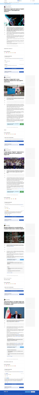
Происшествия (5, 2)
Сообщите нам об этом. (15, 275)
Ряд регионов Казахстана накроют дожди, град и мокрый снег (14, 263)
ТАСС (18, 321)
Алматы (7, 279)
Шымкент (9, 279)
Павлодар (10, 48)
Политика (5, 148)
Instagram (22, 144)
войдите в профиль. (21, 58)
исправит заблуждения (18, 336)
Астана (5, 279)
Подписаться (22, 124)
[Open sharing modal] (5, 32)
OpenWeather (12, 246)
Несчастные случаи (17, 2)
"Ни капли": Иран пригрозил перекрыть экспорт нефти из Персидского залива (16, 354)
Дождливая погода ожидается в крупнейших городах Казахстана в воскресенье (15, 268)
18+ (11, 48)
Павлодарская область (6, 48)
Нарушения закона (10, 2)
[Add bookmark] (4, 34)
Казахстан (7, 148)
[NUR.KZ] (19, 0)
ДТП (14, 2)
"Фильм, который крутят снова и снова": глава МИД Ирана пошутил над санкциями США (15, 351)
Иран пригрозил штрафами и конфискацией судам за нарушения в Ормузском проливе (15, 340)
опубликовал (18, 334)
